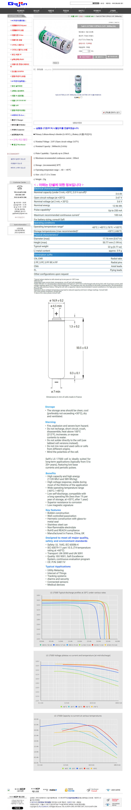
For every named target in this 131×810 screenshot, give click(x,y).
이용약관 (33, 802)
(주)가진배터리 (43, 806)
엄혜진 (69, 802)
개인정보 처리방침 (44, 802)
